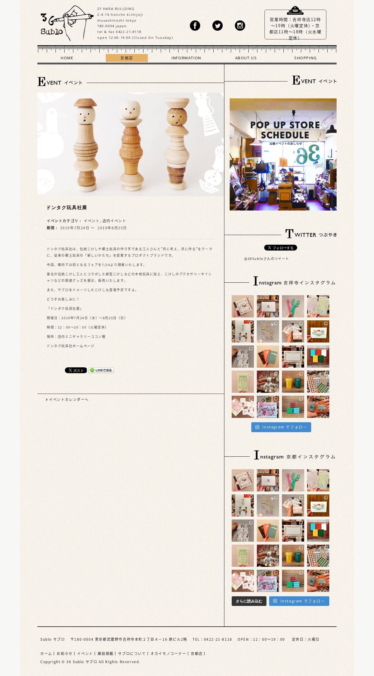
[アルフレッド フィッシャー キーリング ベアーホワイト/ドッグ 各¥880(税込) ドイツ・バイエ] (268, 382)
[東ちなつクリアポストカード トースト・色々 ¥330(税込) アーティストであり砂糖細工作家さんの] (268, 331)
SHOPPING (305, 57)
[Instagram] (240, 25)
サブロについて (132, 653)
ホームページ (83, 345)
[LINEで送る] (101, 370)
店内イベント (115, 221)
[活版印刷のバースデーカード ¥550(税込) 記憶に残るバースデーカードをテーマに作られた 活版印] (268, 306)
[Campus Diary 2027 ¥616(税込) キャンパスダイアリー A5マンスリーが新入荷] (268, 356)
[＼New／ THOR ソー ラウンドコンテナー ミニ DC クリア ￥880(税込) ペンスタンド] (293, 382)
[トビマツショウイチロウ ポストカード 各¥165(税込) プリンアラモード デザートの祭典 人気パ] (318, 331)
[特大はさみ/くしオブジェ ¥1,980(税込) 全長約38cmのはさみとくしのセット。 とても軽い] (293, 306)
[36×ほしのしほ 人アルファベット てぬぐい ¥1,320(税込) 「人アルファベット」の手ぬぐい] (243, 356)
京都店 (126, 57)
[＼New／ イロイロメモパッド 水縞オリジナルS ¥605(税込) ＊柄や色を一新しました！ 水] (293, 331)
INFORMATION (186, 57)
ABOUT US (246, 57)
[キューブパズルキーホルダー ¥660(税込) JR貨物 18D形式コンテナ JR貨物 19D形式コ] (293, 407)
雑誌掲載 (105, 653)
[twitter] (217, 25)
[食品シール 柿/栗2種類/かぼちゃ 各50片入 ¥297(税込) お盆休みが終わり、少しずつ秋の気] (318, 382)
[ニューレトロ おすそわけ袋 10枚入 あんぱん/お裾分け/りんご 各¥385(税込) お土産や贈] (243, 331)
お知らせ (64, 653)
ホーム (46, 653)
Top (352, 654)
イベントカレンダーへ (69, 399)
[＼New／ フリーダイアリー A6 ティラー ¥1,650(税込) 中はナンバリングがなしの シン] (318, 356)
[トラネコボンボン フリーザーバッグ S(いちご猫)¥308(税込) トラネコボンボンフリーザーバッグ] (268, 407)
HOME (67, 57)
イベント (92, 221)
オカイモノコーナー (168, 653)
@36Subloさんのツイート (266, 258)
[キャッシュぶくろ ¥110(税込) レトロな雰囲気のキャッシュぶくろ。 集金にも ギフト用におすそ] (243, 382)
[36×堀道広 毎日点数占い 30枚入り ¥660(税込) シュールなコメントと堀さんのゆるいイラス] (243, 407)
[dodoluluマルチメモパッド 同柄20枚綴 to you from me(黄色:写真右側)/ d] (318, 306)
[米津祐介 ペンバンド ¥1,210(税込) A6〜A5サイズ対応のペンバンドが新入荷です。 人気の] (243, 306)
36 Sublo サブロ (67, 22)
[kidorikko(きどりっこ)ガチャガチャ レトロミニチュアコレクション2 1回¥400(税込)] (318, 407)
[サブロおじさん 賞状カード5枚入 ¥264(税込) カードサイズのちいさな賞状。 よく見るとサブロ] (293, 356)
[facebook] (195, 25)
